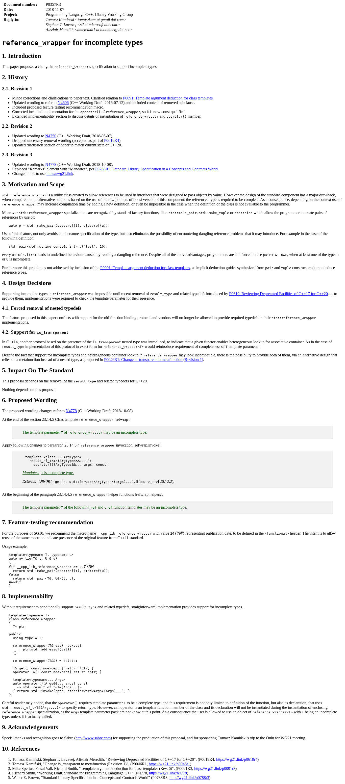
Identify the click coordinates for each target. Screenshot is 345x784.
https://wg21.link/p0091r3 (214, 768)
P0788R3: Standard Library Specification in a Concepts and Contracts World (156, 169)
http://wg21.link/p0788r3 (189, 777)
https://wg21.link (59, 173)
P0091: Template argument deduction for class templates (168, 98)
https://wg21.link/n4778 (168, 773)
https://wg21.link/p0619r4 (236, 759)
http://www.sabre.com (93, 738)
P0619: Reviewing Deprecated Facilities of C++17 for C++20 (278, 294)
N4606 (63, 102)
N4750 (50, 136)
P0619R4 (111, 140)
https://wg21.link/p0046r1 (169, 764)
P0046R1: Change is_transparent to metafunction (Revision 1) (153, 359)
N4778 (50, 164)
